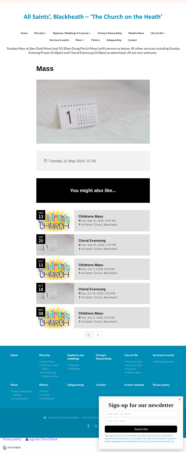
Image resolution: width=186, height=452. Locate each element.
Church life (157, 33)
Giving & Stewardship (110, 33)
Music (79, 39)
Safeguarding (113, 39)
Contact (132, 39)
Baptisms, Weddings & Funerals (71, 33)
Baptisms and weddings (75, 356)
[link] (40, 33)
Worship (39, 33)
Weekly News (136, 33)
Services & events (59, 39)
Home (24, 33)
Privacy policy (12, 439)
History (95, 39)
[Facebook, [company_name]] (88, 426)
